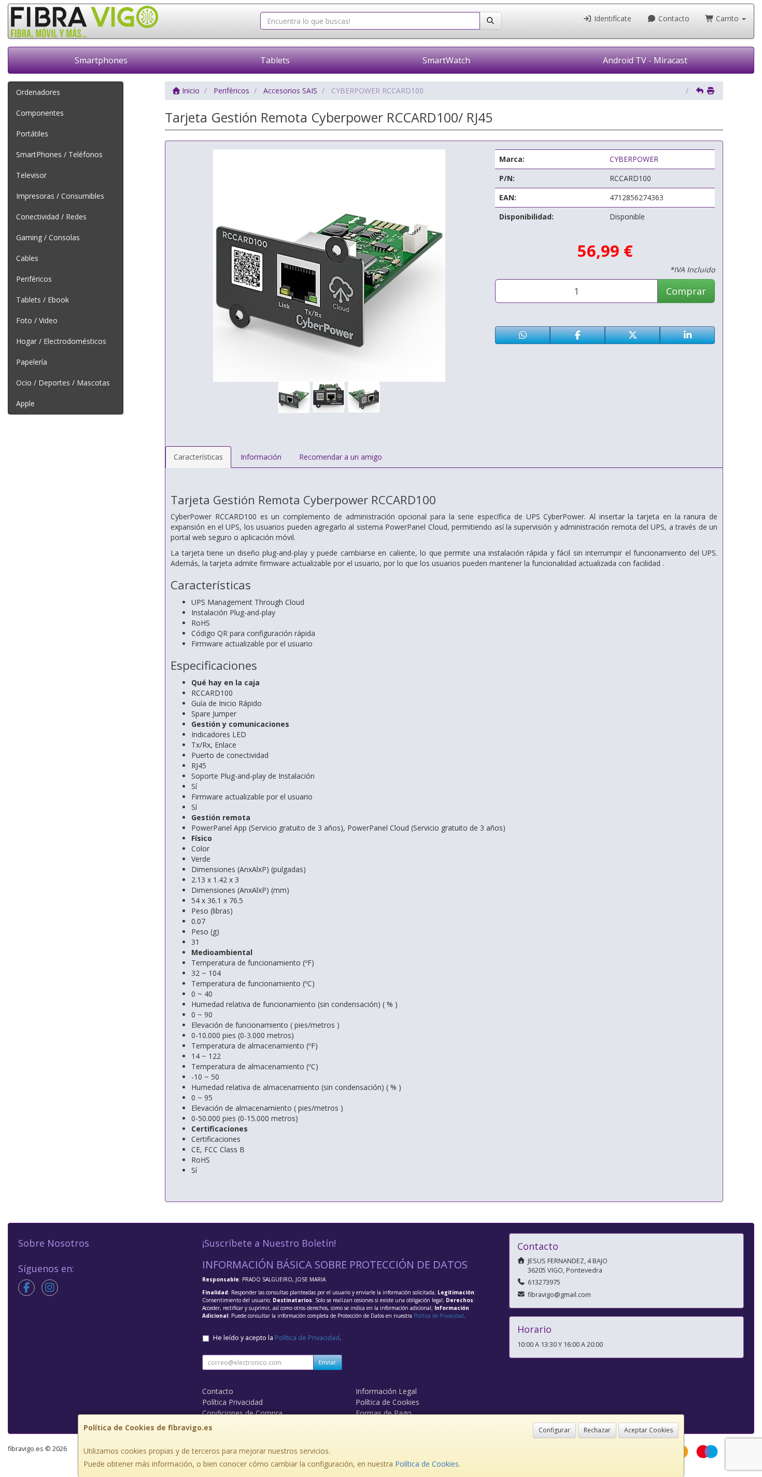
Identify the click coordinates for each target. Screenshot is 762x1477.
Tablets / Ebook (42, 300)
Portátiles (32, 134)
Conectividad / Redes (51, 217)
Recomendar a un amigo (340, 457)
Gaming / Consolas (48, 237)
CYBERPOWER (634, 159)
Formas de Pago (384, 1413)
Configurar (554, 1430)
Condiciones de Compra (242, 1413)
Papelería (31, 362)
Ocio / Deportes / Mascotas (63, 383)
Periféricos (34, 279)
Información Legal (386, 1391)
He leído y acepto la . (277, 1337)
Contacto (672, 18)
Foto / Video (37, 320)
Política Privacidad (232, 1402)
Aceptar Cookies (648, 1430)
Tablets (275, 60)
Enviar (327, 1362)
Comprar (686, 291)
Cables (27, 258)
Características (198, 457)
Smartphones (101, 60)
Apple (25, 403)
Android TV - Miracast (645, 60)
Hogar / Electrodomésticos (61, 341)
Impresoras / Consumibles (60, 196)
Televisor (31, 175)
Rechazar (597, 1430)
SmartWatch (446, 60)
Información (261, 457)
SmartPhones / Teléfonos (59, 154)
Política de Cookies (427, 1464)
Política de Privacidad (439, 1315)
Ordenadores (38, 92)
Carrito (727, 18)
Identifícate (611, 18)
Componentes (40, 113)
